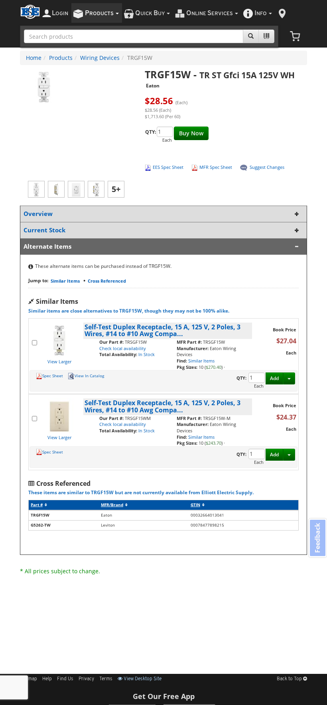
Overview (38, 214)
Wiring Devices (100, 57)
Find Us (65, 679)
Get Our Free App (164, 696)
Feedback (317, 538)
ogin (60, 13)
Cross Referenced (107, 281)
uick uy (150, 13)
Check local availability (122, 348)
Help (47, 679)
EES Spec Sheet (168, 167)
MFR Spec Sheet (215, 167)
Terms (105, 679)
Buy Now (191, 133)
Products (61, 57)
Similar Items (65, 281)
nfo (260, 13)
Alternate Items (47, 246)
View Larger (59, 361)
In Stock (146, 354)
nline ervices (210, 13)
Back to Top (290, 679)
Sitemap (28, 679)
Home (33, 57)
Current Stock (44, 230)
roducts (100, 13)
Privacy (86, 679)
